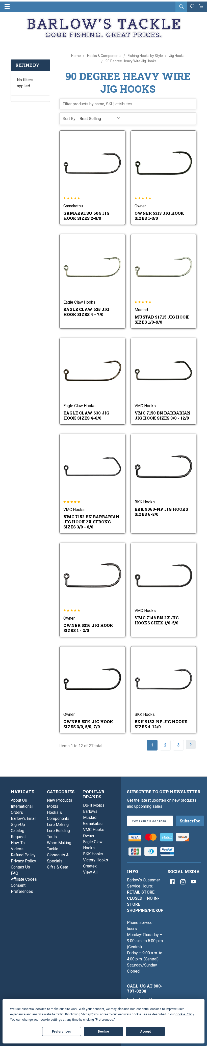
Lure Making (58, 824)
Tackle (52, 848)
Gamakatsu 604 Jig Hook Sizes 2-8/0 (86, 215)
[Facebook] (172, 881)
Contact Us (20, 867)
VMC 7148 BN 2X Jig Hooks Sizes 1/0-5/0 (157, 620)
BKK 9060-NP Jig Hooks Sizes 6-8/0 (161, 511)
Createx (90, 866)
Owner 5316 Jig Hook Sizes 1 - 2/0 (88, 628)
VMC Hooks (93, 829)
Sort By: (69, 118)
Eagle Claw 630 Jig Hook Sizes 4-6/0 (86, 415)
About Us (19, 800)
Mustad (89, 817)
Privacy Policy (23, 861)
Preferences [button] (104, 1019)
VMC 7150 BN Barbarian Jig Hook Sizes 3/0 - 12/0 (163, 415)
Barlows (90, 811)
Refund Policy (23, 855)
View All (90, 872)
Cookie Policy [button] (184, 1014)
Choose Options (95, 170)
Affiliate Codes (24, 879)
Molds (52, 806)
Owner (88, 835)
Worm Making (59, 842)
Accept (145, 1031)
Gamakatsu (92, 823)
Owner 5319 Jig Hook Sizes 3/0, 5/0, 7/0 (88, 724)
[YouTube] (193, 881)
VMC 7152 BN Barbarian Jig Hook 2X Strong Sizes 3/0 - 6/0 (91, 521)
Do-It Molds (94, 805)
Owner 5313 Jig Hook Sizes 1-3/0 (159, 215)
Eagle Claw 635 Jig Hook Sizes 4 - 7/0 (86, 312)
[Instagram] (182, 881)
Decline (103, 1031)
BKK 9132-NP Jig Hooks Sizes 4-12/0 (161, 724)
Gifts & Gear (57, 867)
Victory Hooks (95, 860)
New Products (59, 800)
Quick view (88, 159)
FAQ (14, 873)
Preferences (61, 1031)
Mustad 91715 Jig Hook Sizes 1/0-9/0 (162, 319)
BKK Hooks (93, 854)
